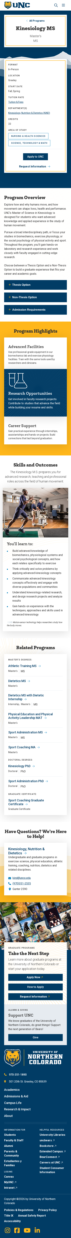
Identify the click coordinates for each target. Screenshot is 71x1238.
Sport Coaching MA (22, 747)
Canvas (9, 1176)
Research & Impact (17, 1109)
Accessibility (12, 1221)
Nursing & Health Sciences (28, 136)
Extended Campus (51, 1151)
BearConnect (48, 1157)
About (8, 1116)
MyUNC (9, 1182)
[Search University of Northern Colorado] (56, 5)
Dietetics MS (17, 681)
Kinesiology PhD (19, 766)
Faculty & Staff (13, 1140)
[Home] (17, 5)
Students (10, 1134)
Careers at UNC (50, 1162)
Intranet (9, 1187)
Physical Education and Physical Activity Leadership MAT (30, 716)
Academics (12, 1089)
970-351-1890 (18, 1074)
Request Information (32, 166)
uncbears (46, 1140)
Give (35, 1037)
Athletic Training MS (22, 666)
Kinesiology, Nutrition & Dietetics (26, 851)
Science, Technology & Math (29, 143)
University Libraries (52, 1134)
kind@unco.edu (22, 878)
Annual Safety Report (32, 1215)
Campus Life (13, 1103)
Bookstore (47, 1146)
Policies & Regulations (18, 1210)
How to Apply (35, 987)
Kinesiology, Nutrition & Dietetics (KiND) (29, 113)
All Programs (37, 20)
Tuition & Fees (15, 102)
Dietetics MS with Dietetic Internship (26, 697)
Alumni (8, 1146)
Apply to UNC (35, 156)
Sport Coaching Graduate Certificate (26, 802)
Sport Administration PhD (26, 781)
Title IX (8, 1215)
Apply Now (33, 977)
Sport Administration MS (25, 732)
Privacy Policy (47, 1210)
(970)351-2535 (22, 883)
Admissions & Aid (16, 1096)
